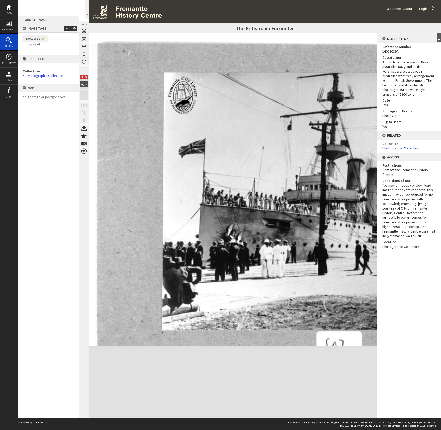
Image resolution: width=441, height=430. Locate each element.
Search (9, 46)
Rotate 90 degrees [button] (84, 61)
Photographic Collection (45, 75)
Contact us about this (84, 143)
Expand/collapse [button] (439, 37)
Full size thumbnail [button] (84, 31)
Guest (407, 9)
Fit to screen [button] (84, 38)
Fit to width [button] (84, 46)
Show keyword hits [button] (84, 113)
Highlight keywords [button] (84, 120)
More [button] (9, 97)
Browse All (9, 29)
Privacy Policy (25, 422)
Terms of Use (41, 422)
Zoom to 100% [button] (84, 69)
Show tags (33, 38)
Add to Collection (84, 136)
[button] (84, 84)
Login (9, 80)
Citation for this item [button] (84, 151)
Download (84, 128)
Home (9, 12)
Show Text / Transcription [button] (84, 105)
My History (9, 63)
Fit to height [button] (84, 54)
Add (68, 28)
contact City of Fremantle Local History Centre (374, 422)
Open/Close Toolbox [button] (87, 9)
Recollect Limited (391, 425)
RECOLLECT (345, 425)
